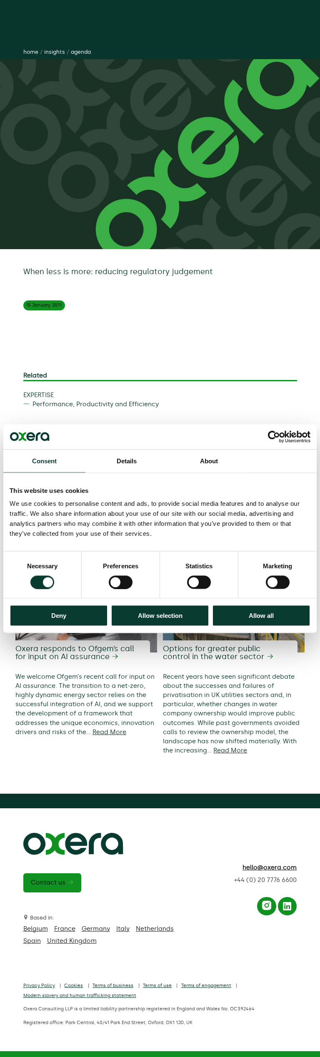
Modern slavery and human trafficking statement (79, 995)
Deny (58, 615)
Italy (123, 928)
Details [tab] (127, 460)
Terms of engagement (206, 985)
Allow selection (160, 615)
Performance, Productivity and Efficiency (95, 404)
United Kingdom (72, 941)
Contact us (48, 882)
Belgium (35, 928)
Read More (109, 732)
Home (30, 52)
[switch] (120, 582)
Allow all (261, 615)
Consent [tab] (44, 460)
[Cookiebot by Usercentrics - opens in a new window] (274, 436)
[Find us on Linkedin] (287, 908)
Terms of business (112, 985)
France (64, 928)
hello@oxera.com (269, 867)
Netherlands (155, 928)
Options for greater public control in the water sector (213, 653)
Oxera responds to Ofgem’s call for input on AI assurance (74, 653)
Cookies (73, 985)
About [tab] (209, 460)
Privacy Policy (39, 985)
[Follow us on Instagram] (266, 908)
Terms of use (157, 985)
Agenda (81, 52)
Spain (32, 941)
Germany (96, 928)
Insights (54, 52)
